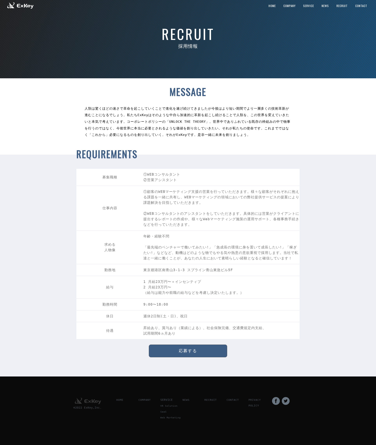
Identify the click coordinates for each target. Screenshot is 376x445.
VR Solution (169, 406)
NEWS (325, 6)
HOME (272, 6)
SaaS (163, 412)
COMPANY (289, 6)
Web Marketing (170, 417)
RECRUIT (342, 6)
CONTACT (361, 6)
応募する (188, 350)
